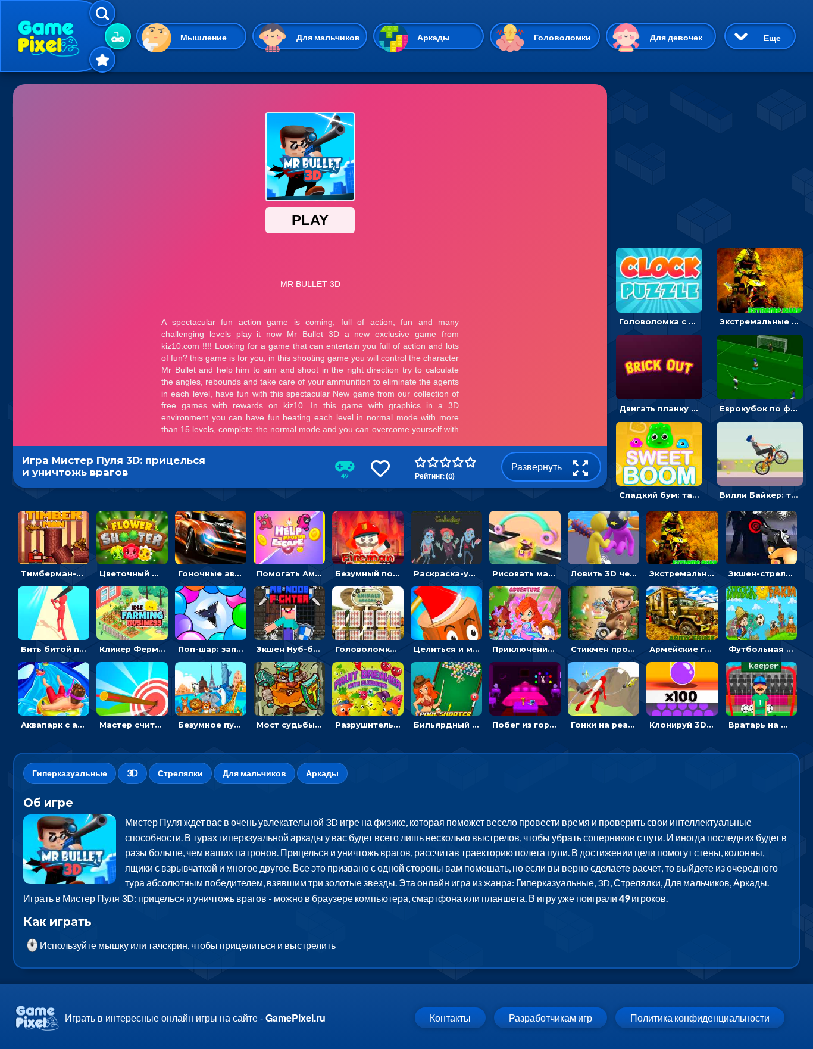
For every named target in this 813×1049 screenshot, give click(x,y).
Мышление (203, 37)
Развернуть (537, 466)
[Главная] (56, 36)
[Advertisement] (706, 158)
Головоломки (562, 37)
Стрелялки (180, 773)
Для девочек (676, 37)
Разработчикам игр (550, 1017)
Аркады (433, 37)
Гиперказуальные (69, 773)
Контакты (450, 1017)
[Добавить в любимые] (380, 468)
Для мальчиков (328, 37)
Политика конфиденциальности (700, 1017)
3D (132, 773)
